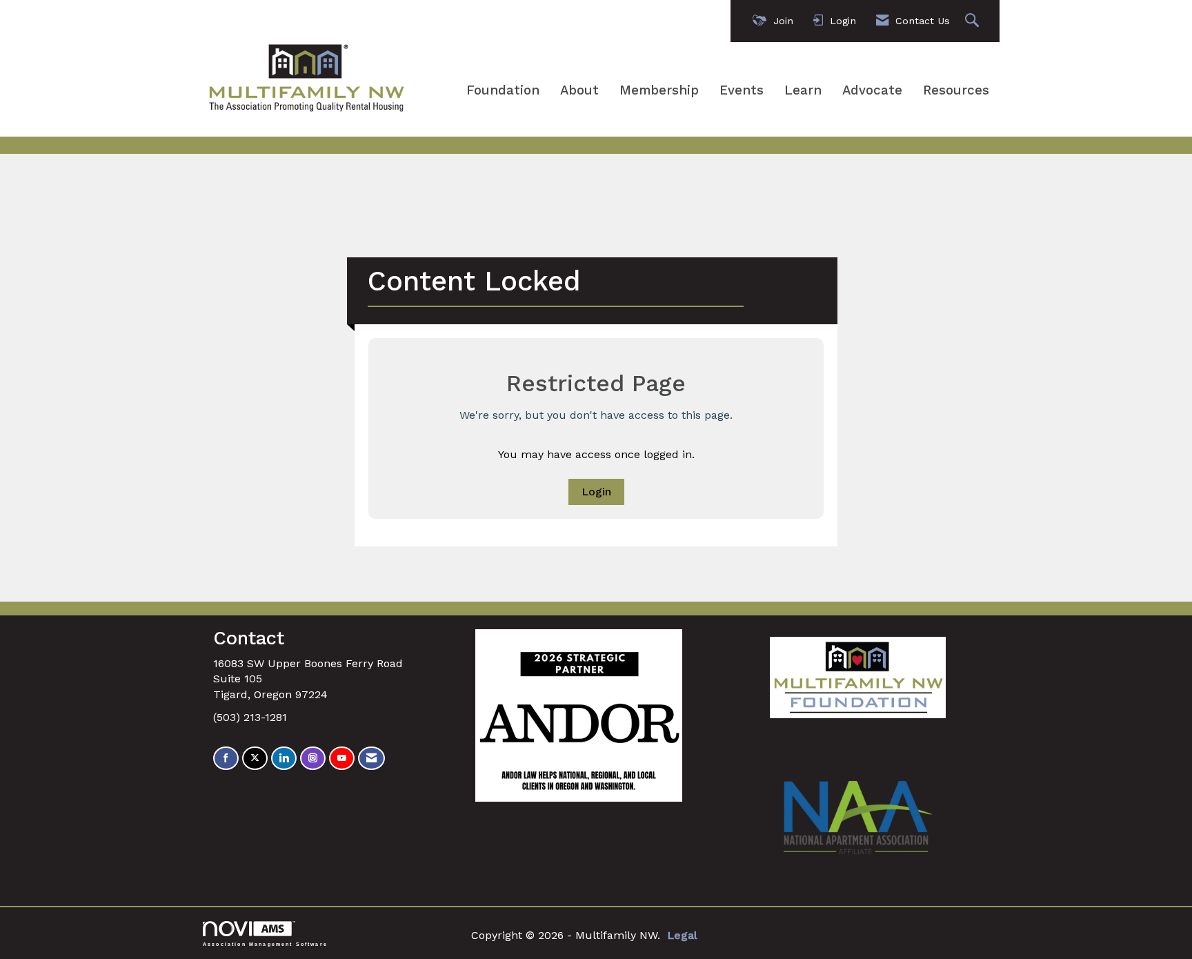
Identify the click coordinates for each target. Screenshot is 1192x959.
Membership (659, 90)
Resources (956, 90)
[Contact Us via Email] (371, 759)
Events (741, 90)
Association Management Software (265, 944)
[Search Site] (973, 21)
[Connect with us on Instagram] (313, 759)
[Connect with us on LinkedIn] (284, 759)
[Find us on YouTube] (342, 759)
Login (596, 491)
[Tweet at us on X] (255, 759)
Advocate (872, 90)
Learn (803, 90)
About (579, 90)
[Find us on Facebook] (226, 759)
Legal (682, 935)
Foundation (502, 90)
